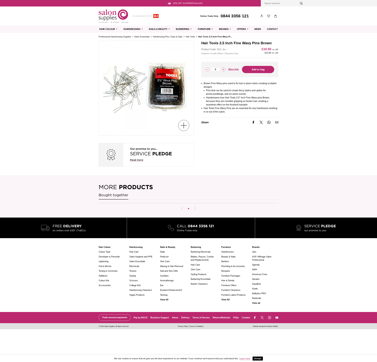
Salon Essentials (142, 36)
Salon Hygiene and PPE (140, 256)
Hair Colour (107, 29)
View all (256, 303)
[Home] (113, 16)
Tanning (163, 295)
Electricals (134, 266)
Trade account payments (114, 317)
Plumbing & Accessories (233, 266)
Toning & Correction (108, 271)
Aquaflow (256, 284)
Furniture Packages (230, 275)
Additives (103, 275)
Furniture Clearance (230, 290)
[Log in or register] (261, 16)
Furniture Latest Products (233, 295)
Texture (132, 271)
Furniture (204, 29)
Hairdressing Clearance (140, 290)
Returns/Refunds (221, 317)
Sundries (164, 275)
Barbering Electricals (201, 252)
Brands (224, 29)
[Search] (301, 3)
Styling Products (198, 274)
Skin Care (165, 261)
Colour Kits (104, 280)
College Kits (135, 285)
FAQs (236, 317)
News (257, 29)
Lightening (103, 261)
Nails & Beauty (158, 29)
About (175, 317)
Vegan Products (137, 295)
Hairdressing (131, 29)
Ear (161, 285)
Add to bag (258, 69)
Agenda (255, 264)
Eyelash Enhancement (171, 290)
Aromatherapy (167, 280)
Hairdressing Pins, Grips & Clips (167, 36)
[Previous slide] (182, 208)
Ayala (255, 288)
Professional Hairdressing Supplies (115, 36)
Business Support (159, 317)
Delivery (185, 317)
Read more (136, 160)
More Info (233, 69)
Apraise (255, 279)
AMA (254, 269)
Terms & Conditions (196, 326)
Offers (241, 29)
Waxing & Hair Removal (171, 266)
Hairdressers (227, 252)
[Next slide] (195, 208)
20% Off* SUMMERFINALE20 (187, 3)
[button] (188, 208)
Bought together (113, 195)
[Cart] (275, 16)
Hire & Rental (227, 280)
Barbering (182, 29)
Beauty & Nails (228, 256)
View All (164, 299)
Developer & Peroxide (109, 256)
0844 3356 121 (235, 16)
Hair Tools (190, 36)
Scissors (133, 280)
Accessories (105, 285)
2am (254, 252)
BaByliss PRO (259, 293)
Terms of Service (201, 317)
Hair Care (134, 252)
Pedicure (164, 256)
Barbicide (256, 298)
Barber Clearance (199, 284)
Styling (132, 275)
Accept (257, 358)
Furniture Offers (229, 285)
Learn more (244, 358)
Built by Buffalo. (272, 326)
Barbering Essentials (201, 279)
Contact (272, 29)
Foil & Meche (105, 266)
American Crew (259, 274)
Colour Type (104, 252)
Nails (162, 252)
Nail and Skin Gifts (169, 271)
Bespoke (225, 271)
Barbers (225, 261)
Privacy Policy (183, 326)
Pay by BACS (140, 317)
